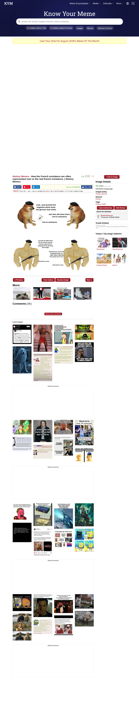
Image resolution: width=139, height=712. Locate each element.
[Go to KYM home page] (8, 4)
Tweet (36, 187)
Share (18, 187)
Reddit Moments (107, 215)
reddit (103, 204)
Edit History (120, 208)
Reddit (98, 199)
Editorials (107, 3)
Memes (90, 28)
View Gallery (48, 280)
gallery (48, 191)
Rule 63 (114, 265)
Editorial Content (105, 28)
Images (80, 28)
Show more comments (53, 314)
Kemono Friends (102, 265)
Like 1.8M (87, 187)
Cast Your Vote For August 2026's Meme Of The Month (69, 41)
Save (27, 187)
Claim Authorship (105, 208)
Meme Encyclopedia (79, 3)
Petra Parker (101, 249)
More (119, 3)
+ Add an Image (112, 177)
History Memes (21, 176)
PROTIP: (16, 191)
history (98, 204)
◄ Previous (18, 280)
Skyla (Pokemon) (117, 249)
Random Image (63, 280)
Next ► (89, 280)
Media (95, 3)
